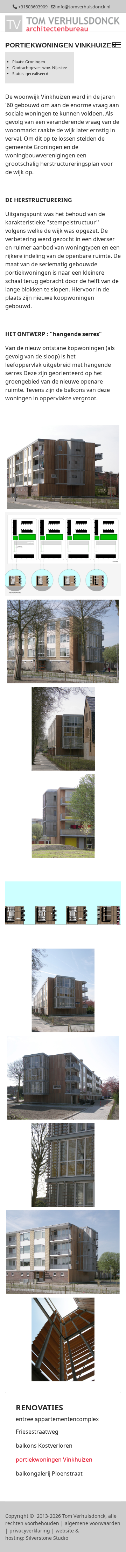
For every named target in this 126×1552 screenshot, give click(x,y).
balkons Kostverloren (44, 1445)
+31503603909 (33, 7)
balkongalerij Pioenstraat (49, 1473)
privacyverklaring (29, 1530)
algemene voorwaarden (92, 1523)
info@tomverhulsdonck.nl (83, 7)
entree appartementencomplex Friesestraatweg (57, 1425)
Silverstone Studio (47, 1538)
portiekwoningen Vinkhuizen (54, 1459)
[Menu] (116, 44)
